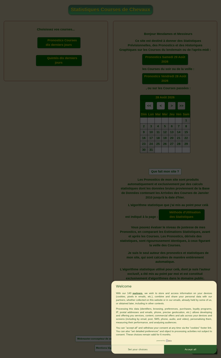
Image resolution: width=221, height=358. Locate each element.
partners (137, 293)
